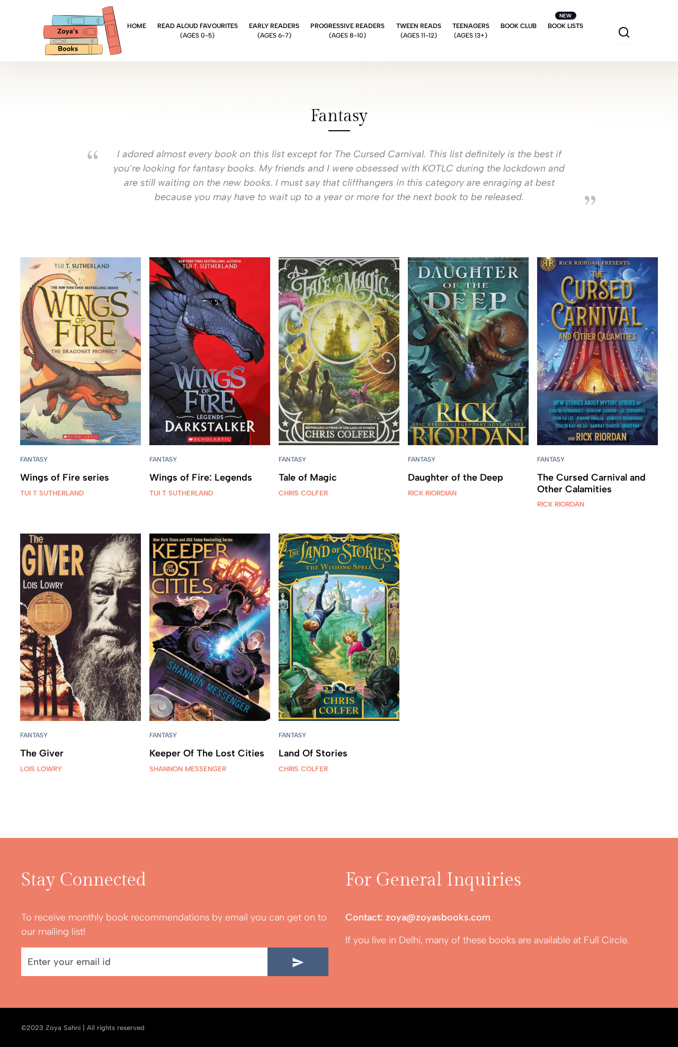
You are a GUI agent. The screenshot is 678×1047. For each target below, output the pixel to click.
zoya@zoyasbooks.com (438, 917)
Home (136, 30)
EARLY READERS (274, 30)
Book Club (519, 30)
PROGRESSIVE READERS (347, 30)
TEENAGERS (470, 30)
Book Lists (565, 25)
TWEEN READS (418, 30)
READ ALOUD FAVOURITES (197, 30)
